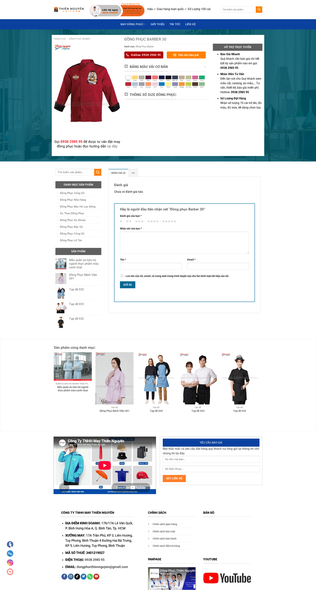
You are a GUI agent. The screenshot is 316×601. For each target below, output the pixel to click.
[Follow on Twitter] (83, 577)
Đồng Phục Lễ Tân (71, 240)
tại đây (112, 146)
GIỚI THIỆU (158, 24)
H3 (133, 173)
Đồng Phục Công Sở (72, 193)
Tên (123, 259)
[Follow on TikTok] (77, 577)
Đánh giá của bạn (131, 215)
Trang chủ (60, 38)
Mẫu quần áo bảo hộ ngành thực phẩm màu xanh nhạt (73, 389)
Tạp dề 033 (197, 410)
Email (191, 259)
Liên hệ (190, 24)
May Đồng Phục (132, 24)
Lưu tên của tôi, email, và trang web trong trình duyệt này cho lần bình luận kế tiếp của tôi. (177, 276)
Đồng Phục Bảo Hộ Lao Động (77, 206)
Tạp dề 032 (239, 410)
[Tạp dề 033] (198, 378)
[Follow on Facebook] (64, 577)
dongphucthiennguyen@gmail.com (102, 567)
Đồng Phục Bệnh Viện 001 (114, 410)
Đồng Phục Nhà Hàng (73, 199)
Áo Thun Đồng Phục (72, 213)
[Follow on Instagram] (71, 577)
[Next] (262, 376)
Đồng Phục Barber (79, 38)
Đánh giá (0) (118, 173)
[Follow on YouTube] (96, 577)
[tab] (118, 173)
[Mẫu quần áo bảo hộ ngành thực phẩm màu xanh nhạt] (73, 366)
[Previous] (50, 376)
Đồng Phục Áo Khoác (73, 220)
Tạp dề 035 (156, 410)
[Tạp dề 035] (156, 378)
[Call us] (90, 577)
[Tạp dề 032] (240, 378)
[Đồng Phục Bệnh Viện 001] (114, 378)
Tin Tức (175, 24)
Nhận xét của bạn (131, 228)
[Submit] (259, 9)
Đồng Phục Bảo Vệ (71, 227)
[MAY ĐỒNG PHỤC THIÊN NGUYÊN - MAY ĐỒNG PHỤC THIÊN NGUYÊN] (69, 9)
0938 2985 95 (94, 560)
